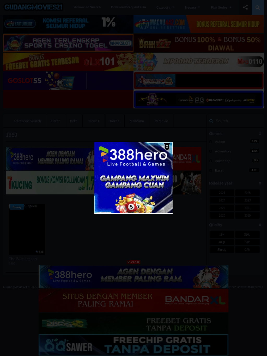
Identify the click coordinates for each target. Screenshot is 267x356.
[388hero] (133, 211)
